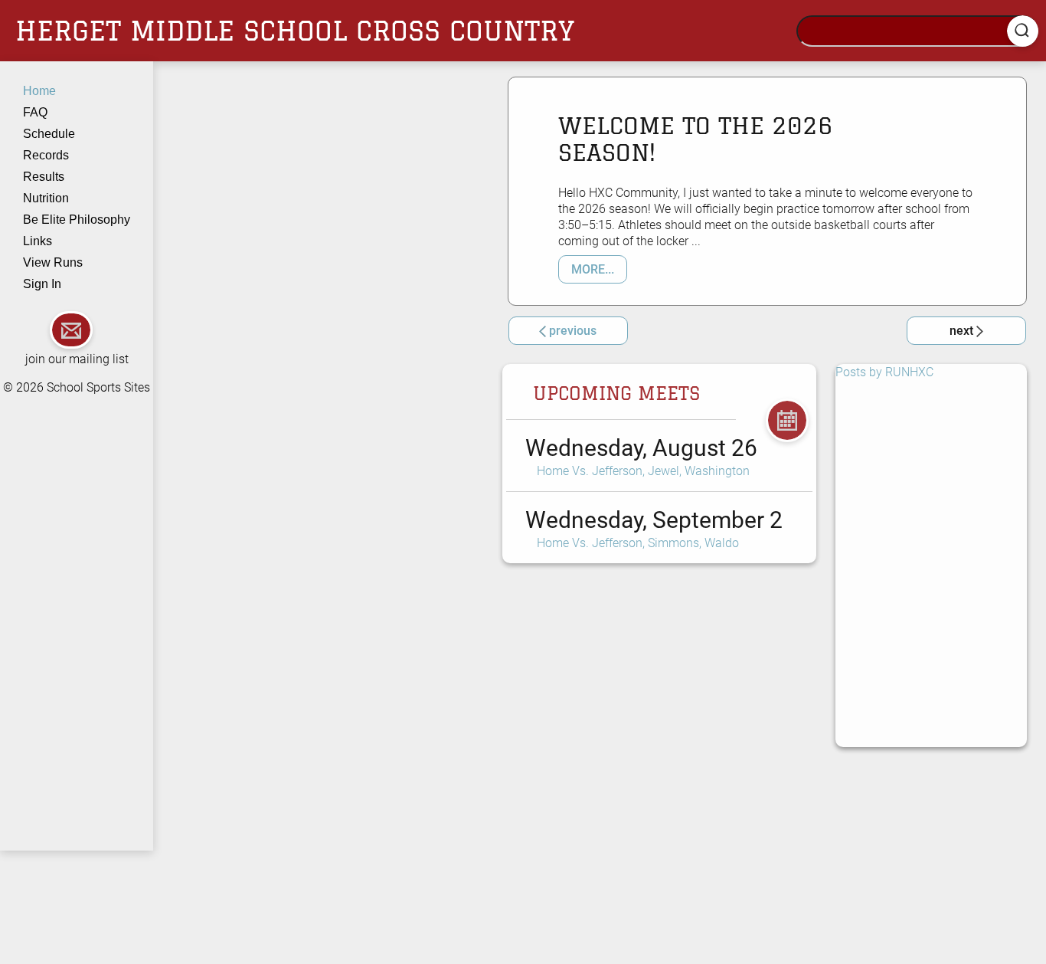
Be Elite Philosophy (76, 219)
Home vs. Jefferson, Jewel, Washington (643, 471)
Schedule (49, 133)
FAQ (35, 112)
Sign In (42, 283)
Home (39, 90)
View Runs (53, 262)
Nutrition (46, 198)
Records (46, 155)
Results (43, 176)
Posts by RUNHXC (884, 372)
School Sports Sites (98, 387)
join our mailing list (77, 359)
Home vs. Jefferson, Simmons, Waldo (638, 543)
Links (37, 241)
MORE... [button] (592, 269)
